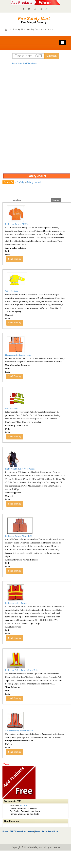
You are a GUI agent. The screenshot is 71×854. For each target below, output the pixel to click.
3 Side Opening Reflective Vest (19, 730)
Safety (20, 182)
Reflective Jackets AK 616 (17, 224)
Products (8, 182)
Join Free (12, 29)
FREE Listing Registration (22, 831)
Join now (23, 805)
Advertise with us (49, 831)
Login (37, 831)
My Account (37, 29)
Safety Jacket (33, 182)
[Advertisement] (15, 122)
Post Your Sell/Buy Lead (24, 63)
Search (53, 56)
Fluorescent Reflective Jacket (18, 355)
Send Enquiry (14, 259)
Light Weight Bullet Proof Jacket (20, 469)
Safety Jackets (11, 291)
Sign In (24, 29)
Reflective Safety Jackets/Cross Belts (21, 670)
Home (5, 831)
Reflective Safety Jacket (16, 603)
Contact (49, 29)
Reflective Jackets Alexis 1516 (19, 536)
